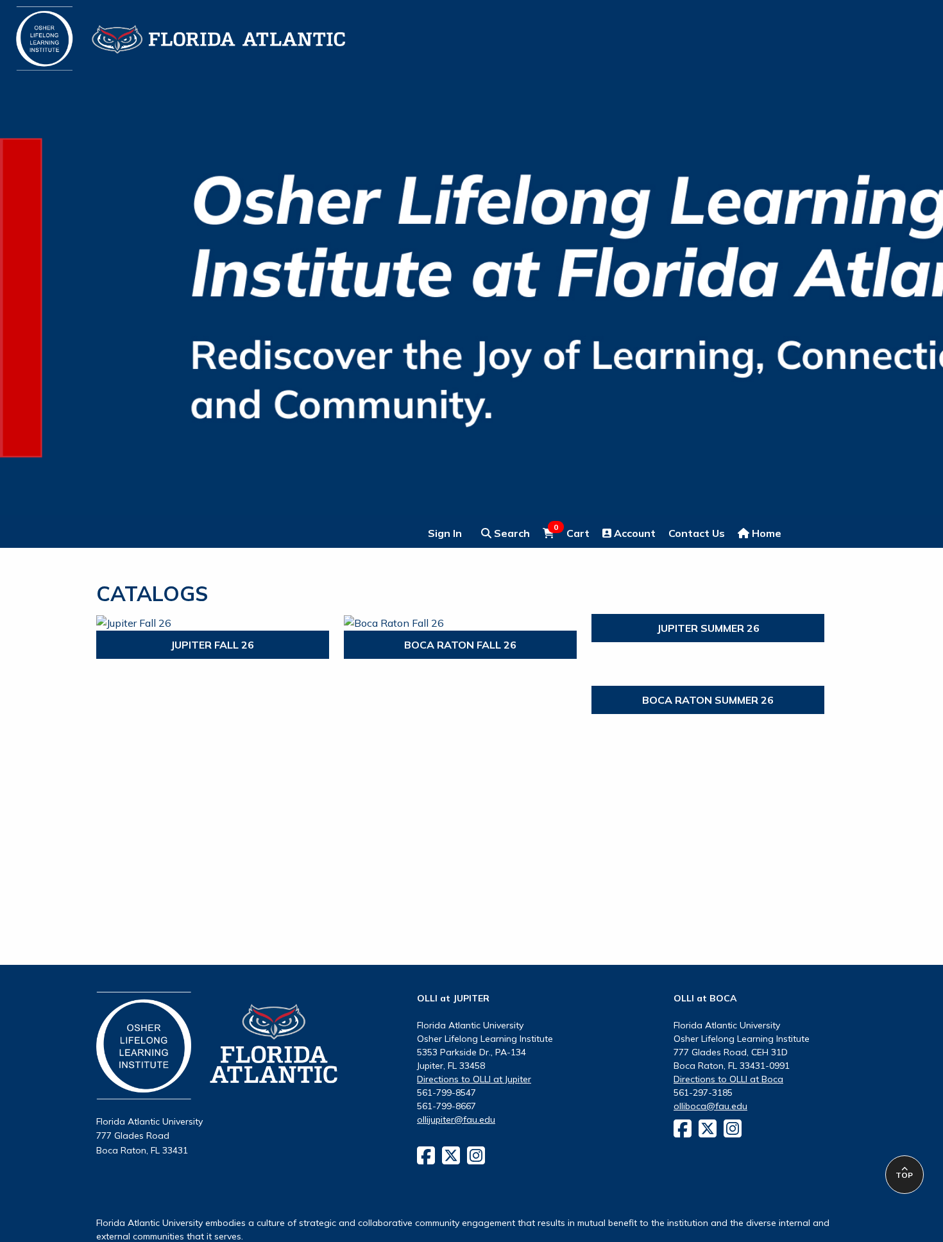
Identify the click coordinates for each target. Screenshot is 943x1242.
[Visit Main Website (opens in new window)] (164, 30)
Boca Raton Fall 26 (460, 644)
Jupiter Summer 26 (708, 628)
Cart (572, 532)
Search (510, 533)
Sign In (445, 533)
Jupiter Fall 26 (212, 644)
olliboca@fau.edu (710, 1106)
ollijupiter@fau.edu (456, 1119)
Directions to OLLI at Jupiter (474, 1079)
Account (633, 533)
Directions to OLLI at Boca (728, 1079)
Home (765, 533)
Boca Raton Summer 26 (708, 699)
